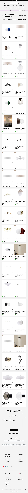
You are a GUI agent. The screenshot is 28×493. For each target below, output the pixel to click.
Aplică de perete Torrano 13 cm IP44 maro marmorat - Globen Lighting (7, 55)
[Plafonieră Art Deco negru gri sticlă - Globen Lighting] (20, 343)
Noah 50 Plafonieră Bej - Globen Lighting (7, 74)
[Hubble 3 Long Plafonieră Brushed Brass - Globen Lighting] (8, 215)
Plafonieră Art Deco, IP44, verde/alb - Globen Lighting (7, 110)
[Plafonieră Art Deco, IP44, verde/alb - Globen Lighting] (8, 105)
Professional (16, 8)
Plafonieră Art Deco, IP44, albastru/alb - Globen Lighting (6, 37)
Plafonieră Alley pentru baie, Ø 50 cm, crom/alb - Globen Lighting (20, 165)
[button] (12, 34)
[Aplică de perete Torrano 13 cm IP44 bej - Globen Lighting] (20, 87)
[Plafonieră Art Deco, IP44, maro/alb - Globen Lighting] (20, 197)
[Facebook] (5, 473)
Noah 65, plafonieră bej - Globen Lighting (19, 183)
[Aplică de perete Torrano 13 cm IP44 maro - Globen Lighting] (20, 124)
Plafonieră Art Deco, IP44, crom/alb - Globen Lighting (7, 257)
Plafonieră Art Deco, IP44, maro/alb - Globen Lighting (20, 202)
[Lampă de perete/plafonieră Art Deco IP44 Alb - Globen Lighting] (20, 325)
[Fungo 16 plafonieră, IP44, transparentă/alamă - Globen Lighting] (8, 124)
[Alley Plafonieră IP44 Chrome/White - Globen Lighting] (20, 69)
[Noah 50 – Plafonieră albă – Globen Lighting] (8, 343)
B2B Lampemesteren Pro (20, 479)
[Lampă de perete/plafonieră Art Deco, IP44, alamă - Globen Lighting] (20, 215)
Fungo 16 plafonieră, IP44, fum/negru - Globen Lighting (7, 403)
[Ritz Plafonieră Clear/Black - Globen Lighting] (20, 105)
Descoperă (10, 10)
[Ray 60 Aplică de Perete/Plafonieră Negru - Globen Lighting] (8, 87)
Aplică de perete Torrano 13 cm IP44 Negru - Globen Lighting (7, 312)
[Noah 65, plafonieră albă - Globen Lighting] (8, 178)
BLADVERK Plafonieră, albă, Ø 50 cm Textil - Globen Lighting (20, 385)
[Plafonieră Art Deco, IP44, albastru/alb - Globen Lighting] (8, 32)
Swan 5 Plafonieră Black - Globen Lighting (20, 293)
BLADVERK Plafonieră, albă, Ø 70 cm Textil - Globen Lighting (7, 385)
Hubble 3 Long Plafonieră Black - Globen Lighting (19, 147)
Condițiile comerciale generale (22, 489)
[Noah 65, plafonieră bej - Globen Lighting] (20, 178)
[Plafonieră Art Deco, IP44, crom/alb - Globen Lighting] (8, 252)
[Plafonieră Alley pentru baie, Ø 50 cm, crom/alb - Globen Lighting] (20, 160)
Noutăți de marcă (20, 478)
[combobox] (14, 3)
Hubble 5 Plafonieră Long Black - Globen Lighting (7, 147)
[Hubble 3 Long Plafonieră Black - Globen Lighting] (20, 142)
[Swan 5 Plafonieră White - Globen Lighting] (8, 270)
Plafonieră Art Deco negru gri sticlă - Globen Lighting (20, 348)
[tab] (4, 19)
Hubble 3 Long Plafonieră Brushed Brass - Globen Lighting (7, 220)
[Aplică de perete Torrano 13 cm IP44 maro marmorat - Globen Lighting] (8, 50)
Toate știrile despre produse (8, 486)
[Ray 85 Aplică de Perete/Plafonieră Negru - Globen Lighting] (20, 361)
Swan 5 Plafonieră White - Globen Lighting (7, 275)
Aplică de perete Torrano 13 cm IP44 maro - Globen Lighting (20, 129)
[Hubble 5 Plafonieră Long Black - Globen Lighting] (8, 142)
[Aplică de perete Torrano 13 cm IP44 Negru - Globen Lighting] (8, 307)
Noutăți (22, 7)
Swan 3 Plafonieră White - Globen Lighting (7, 330)
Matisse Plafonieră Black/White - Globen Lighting (7, 293)
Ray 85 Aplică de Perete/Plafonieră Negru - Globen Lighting (20, 367)
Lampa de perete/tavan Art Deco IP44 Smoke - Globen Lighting (7, 367)
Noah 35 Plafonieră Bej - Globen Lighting (19, 37)
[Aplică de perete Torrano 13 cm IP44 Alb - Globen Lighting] (20, 307)
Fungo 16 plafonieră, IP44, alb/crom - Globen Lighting (20, 403)
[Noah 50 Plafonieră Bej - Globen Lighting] (8, 69)
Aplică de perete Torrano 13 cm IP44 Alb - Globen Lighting (20, 312)
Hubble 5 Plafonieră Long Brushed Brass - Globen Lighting (20, 275)
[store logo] (5, 3)
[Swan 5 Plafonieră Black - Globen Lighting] (20, 288)
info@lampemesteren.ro (7, 456)
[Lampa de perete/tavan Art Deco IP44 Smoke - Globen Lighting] (8, 361)
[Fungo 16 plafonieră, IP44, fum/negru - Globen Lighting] (8, 398)
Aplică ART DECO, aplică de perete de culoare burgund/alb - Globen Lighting (20, 238)
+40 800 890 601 (7, 455)
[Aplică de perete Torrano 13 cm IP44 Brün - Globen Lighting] (20, 252)
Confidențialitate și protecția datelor (7, 489)
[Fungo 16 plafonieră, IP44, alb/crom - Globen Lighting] (20, 398)
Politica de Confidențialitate (8, 479)
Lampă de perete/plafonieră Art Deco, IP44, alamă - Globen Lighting (20, 220)
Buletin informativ (20, 460)
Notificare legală (15, 489)
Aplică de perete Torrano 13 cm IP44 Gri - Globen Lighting (20, 55)
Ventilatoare (21, 5)
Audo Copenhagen (8, 483)
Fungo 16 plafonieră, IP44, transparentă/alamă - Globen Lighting (6, 129)
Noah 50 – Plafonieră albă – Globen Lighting (7, 348)
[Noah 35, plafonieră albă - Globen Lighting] (8, 160)
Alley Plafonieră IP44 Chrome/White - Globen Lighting (20, 74)
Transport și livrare (8, 460)
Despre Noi (8, 477)
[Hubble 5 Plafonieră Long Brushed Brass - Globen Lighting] (20, 270)
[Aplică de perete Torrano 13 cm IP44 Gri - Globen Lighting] (20, 50)
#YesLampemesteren (20, 477)
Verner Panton (7, 484)
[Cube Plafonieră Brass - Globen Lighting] (8, 233)
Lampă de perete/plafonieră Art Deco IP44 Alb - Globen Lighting (20, 330)
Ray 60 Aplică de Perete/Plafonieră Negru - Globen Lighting (7, 92)
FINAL (22, 10)
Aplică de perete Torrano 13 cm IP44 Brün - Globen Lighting (20, 257)
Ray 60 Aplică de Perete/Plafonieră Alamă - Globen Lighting (7, 202)
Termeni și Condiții (8, 478)
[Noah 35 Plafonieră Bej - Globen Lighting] (20, 32)
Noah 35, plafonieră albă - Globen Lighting (7, 165)
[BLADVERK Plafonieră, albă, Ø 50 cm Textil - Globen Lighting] (20, 380)
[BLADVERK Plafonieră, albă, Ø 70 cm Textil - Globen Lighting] (8, 380)
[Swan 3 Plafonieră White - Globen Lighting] (8, 325)
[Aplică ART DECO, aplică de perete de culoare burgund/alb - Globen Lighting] (20, 233)
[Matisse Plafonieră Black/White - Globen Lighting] (8, 288)
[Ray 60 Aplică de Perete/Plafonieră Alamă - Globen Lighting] (8, 197)
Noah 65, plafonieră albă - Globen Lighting (7, 183)
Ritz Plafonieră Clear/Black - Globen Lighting (20, 110)
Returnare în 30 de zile (20, 461)
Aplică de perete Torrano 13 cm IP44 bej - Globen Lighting (20, 92)
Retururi (8, 461)
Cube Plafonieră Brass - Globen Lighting (6, 238)
